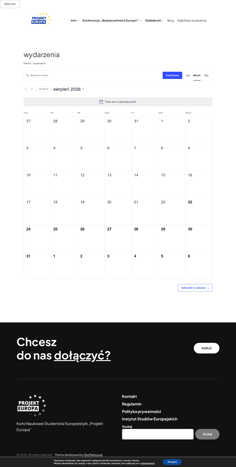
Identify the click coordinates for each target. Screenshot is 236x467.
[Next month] (32, 89)
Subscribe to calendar (193, 287)
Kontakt (129, 396)
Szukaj (127, 426)
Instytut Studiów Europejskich (149, 418)
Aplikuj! (206, 348)
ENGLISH (10, 4)
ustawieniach (147, 463)
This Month (43, 88)
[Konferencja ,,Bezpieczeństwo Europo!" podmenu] (141, 20)
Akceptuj (172, 461)
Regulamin (131, 403)
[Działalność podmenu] (163, 20)
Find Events (172, 75)
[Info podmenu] (78, 20)
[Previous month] (25, 89)
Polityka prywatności (141, 411)
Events (27, 63)
